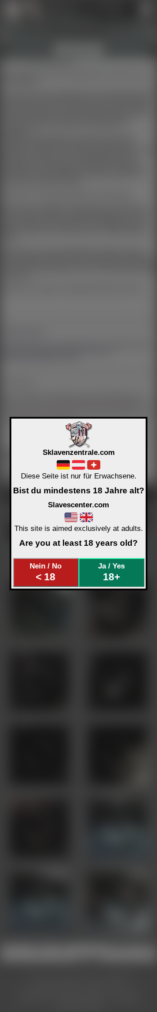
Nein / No (45, 572)
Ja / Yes (111, 572)
